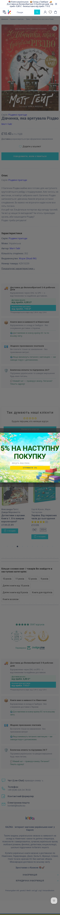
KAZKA (9, 12)
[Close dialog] (57, 435)
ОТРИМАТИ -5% (30, 468)
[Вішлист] (50, 12)
